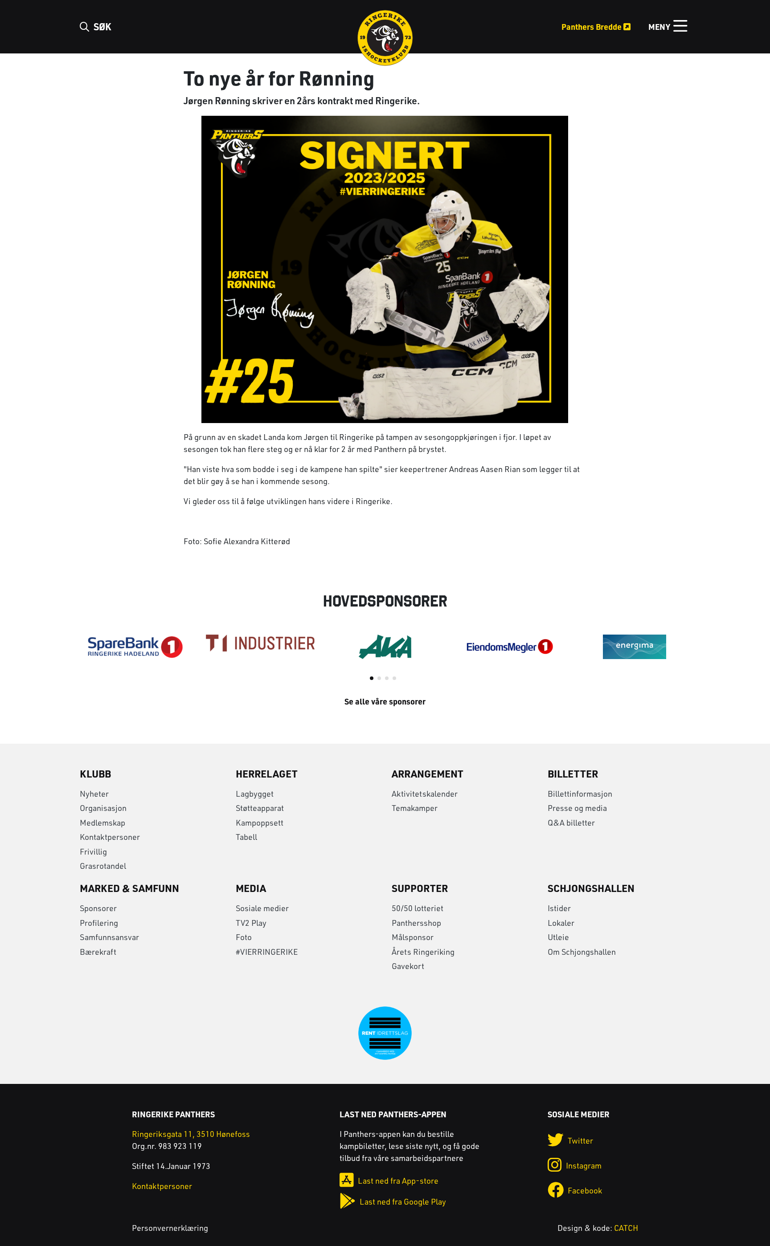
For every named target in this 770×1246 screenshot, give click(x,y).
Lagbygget (255, 793)
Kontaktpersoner (110, 837)
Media (251, 888)
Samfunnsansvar (109, 937)
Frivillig (93, 851)
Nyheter (94, 793)
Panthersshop (416, 923)
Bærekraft (98, 952)
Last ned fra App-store (398, 1180)
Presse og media (577, 808)
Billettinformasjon (580, 793)
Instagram (584, 1165)
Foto (244, 937)
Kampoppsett (259, 822)
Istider (559, 908)
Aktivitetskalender (425, 793)
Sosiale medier (262, 908)
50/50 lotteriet (417, 908)
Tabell (246, 837)
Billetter (573, 773)
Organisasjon (103, 808)
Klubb (95, 773)
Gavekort (408, 966)
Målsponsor (413, 937)
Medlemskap (102, 822)
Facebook (585, 1190)
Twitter (580, 1140)
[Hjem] (384, 36)
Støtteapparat (260, 808)
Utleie (558, 937)
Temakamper (415, 808)
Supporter (420, 888)
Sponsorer (98, 908)
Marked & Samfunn (129, 888)
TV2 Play (251, 923)
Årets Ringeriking (423, 952)
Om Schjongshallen (582, 952)
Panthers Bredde (592, 26)
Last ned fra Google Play (403, 1201)
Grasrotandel (103, 866)
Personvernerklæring (170, 1228)
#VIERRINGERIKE (267, 952)
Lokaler (561, 923)
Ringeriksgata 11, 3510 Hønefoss (191, 1134)
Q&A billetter (571, 822)
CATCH (626, 1228)
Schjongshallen (591, 888)
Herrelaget (267, 773)
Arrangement (427, 773)
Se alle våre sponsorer (385, 701)
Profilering (99, 923)
